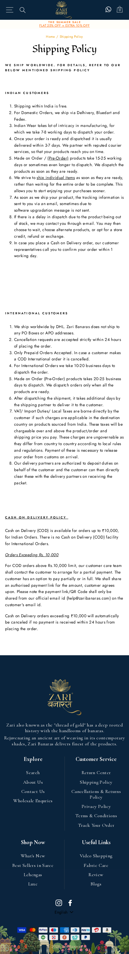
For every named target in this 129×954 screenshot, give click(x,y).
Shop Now (33, 842)
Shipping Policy (96, 782)
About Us (33, 782)
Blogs (96, 884)
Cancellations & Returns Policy (96, 794)
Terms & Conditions (96, 816)
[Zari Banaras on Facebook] (70, 902)
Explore (33, 759)
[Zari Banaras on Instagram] (59, 902)
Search (33, 773)
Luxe (33, 884)
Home (50, 36)
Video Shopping (96, 856)
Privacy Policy (96, 806)
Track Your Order (96, 825)
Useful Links (96, 842)
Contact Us (33, 791)
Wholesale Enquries (32, 801)
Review (95, 875)
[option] (64, 24)
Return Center (96, 773)
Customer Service (96, 759)
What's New (33, 856)
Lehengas (33, 875)
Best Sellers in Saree (32, 865)
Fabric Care (96, 865)
